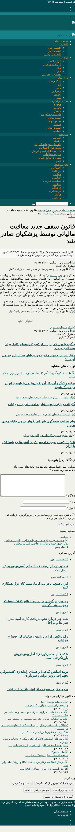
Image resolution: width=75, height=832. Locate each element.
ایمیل (71, 508)
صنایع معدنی (54, 117)
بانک (58, 87)
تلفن (58, 160)
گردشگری (55, 190)
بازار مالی (62, 77)
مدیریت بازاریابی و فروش (46, 150)
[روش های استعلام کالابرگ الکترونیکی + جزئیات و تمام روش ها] (34, 742)
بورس (57, 94)
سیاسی (56, 184)
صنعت (57, 124)
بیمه (58, 97)
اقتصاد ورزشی (52, 54)
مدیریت (63, 134)
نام (72, 501)
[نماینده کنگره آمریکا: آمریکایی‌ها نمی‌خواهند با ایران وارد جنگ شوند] (37, 376)
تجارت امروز (54, 275)
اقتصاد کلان (54, 51)
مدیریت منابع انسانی (49, 157)
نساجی (57, 130)
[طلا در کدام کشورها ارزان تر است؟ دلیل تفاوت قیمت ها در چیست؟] (34, 728)
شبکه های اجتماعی (50, 147)
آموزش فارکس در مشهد (37, 790)
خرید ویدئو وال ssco (63, 790)
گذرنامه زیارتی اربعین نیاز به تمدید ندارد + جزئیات (41, 404)
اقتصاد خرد (54, 47)
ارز (59, 84)
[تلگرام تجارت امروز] (62, 327)
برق (59, 67)
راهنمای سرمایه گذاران (47, 144)
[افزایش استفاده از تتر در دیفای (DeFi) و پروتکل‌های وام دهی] (34, 765)
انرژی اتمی (54, 61)
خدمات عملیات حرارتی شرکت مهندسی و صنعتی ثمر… (36, 718)
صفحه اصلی (61, 41)
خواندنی (56, 177)
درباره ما (63, 814)
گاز (59, 71)
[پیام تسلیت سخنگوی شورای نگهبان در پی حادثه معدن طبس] (45, 414)
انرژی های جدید (52, 64)
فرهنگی (56, 187)
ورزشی (56, 197)
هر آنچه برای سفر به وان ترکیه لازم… (46, 705)
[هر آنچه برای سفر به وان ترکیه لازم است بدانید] (54, 702)
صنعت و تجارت (59, 101)
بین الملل (56, 170)
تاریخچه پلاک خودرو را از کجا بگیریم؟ (54, 783)
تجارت (57, 107)
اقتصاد (64, 44)
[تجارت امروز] (66, 22)
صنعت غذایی (53, 127)
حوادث (57, 174)
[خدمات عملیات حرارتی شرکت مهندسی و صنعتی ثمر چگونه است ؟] (34, 715)
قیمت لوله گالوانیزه (22, 783)
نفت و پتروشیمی (51, 74)
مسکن (57, 110)
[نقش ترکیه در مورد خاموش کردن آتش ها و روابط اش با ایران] (49, 435)
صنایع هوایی (54, 120)
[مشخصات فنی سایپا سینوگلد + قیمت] (59, 752)
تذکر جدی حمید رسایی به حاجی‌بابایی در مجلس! (40, 543)
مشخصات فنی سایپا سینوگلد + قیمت (46, 755)
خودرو (57, 104)
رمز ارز (56, 91)
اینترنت (57, 137)
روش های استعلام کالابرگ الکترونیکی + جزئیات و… (38, 745)
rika (73, 262)
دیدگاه (70, 495)
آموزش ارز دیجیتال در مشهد (58, 797)
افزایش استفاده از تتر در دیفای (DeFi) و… (44, 768)
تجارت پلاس (61, 164)
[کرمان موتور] (66, 34)
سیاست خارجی (52, 180)
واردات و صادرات (51, 114)
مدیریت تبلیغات (52, 154)
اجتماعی (56, 167)
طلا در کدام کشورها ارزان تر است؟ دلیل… (43, 732)
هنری (58, 194)
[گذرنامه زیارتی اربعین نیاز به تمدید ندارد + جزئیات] (45, 397)
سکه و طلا (55, 81)
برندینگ (57, 140)
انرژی (64, 57)
